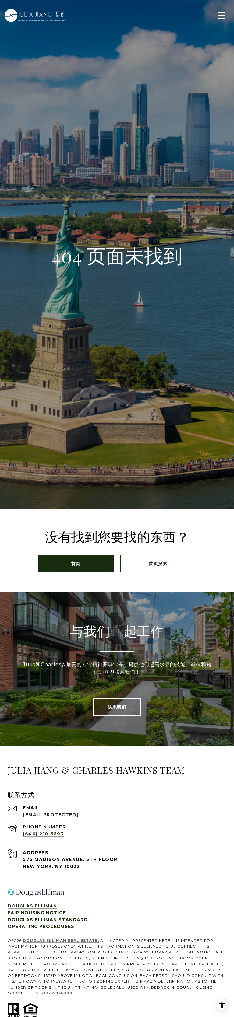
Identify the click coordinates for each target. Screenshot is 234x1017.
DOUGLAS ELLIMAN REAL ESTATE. (61, 940)
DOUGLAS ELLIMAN (32, 906)
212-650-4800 (57, 993)
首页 (76, 563)
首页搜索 (158, 563)
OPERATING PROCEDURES (41, 926)
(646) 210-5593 (43, 834)
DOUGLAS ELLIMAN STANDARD (48, 919)
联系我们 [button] (117, 707)
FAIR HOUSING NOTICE (37, 912)
